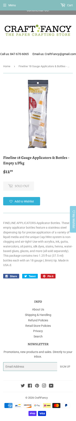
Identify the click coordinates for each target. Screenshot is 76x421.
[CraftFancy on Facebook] (30, 386)
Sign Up (65, 366)
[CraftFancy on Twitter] (23, 386)
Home (6, 66)
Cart (69, 5)
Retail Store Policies (38, 325)
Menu (12, 5)
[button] (21, 201)
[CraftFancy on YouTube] (51, 386)
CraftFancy (41, 397)
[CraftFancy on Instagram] (44, 386)
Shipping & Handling (38, 315)
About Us (38, 309)
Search (38, 336)
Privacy (38, 331)
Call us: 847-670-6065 (14, 54)
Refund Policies (38, 320)
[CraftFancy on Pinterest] (37, 386)
